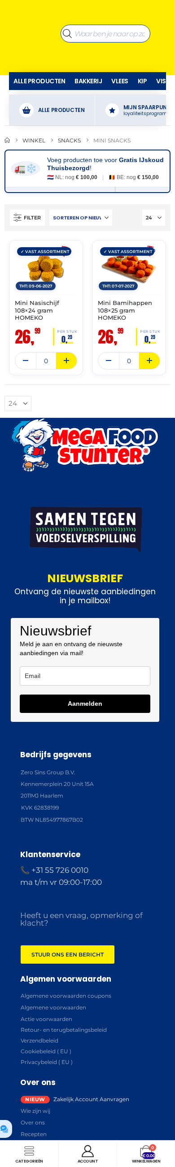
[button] (27, 218)
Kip (142, 81)
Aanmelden (85, 703)
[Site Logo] (32, 33)
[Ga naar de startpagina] (7, 140)
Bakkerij (88, 81)
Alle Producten (39, 81)
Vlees (119, 81)
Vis (161, 81)
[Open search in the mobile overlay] (105, 34)
